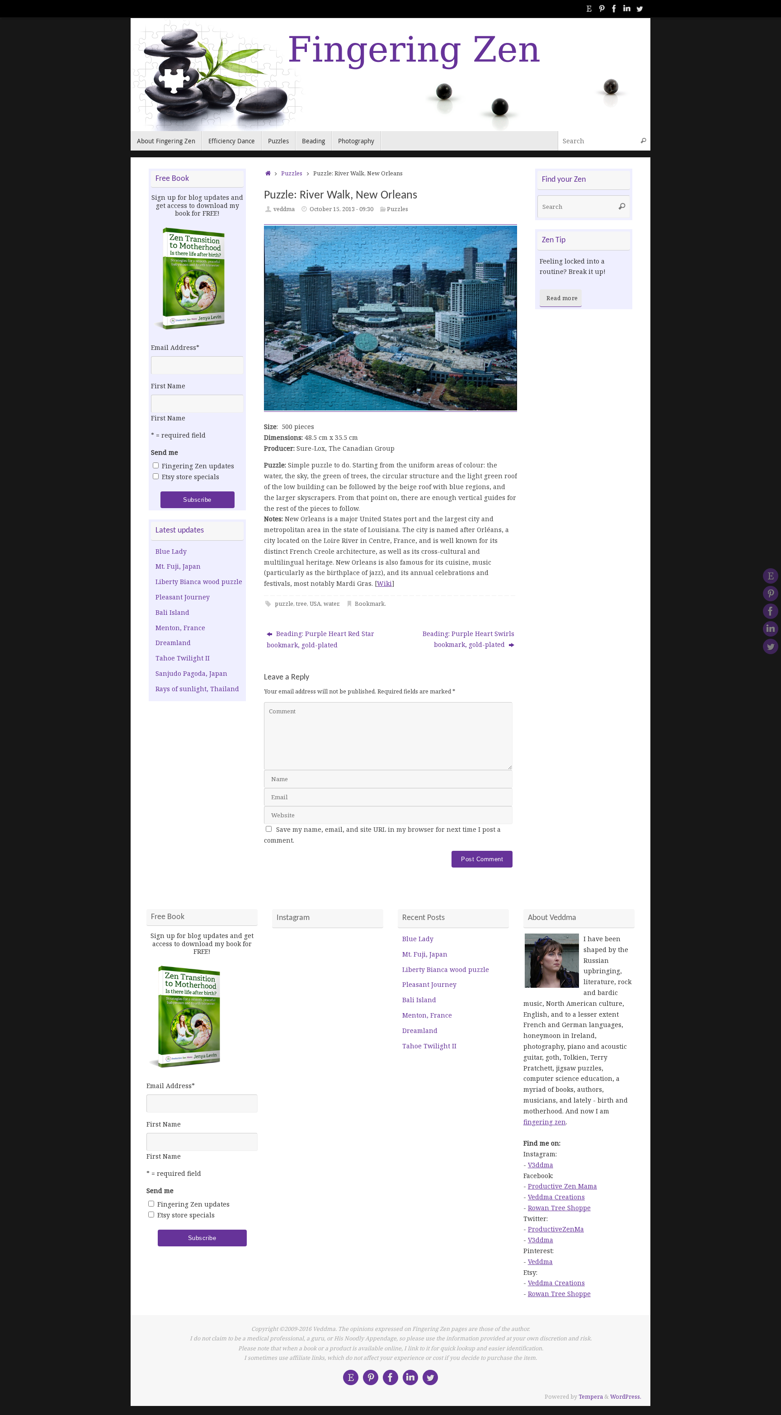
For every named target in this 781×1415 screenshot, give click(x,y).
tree (301, 604)
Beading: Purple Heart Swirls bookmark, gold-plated (468, 639)
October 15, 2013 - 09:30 (341, 209)
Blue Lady (171, 551)
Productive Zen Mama (562, 1186)
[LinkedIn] (627, 8)
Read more (562, 298)
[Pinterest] (601, 8)
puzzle (284, 604)
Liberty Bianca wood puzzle (198, 581)
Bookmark (370, 604)
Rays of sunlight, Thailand (197, 688)
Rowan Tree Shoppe (559, 1207)
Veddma (540, 1261)
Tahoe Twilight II (182, 658)
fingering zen (544, 1122)
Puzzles (291, 173)
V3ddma (540, 1164)
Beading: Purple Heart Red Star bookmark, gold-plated (320, 639)
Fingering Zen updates (198, 466)
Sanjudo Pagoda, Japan (191, 673)
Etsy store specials (190, 476)
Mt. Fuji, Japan (178, 566)
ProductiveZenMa (556, 1229)
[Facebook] (614, 8)
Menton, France (180, 627)
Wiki (384, 583)
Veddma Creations (556, 1197)
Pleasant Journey (182, 597)
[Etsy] (589, 8)
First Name (168, 386)
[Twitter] (639, 8)
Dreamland (173, 642)
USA (315, 604)
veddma (284, 209)
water (331, 604)
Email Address (175, 347)
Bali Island (172, 612)
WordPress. (625, 1397)
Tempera (591, 1397)
